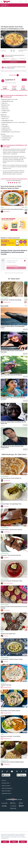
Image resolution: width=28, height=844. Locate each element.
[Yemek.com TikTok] (7, 771)
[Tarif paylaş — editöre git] (14, 223)
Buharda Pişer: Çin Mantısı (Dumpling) (11, 300)
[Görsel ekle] (25, 261)
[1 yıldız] (8, 183)
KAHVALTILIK (3, 683)
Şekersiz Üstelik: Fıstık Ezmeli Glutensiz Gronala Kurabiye (14, 607)
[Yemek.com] (7, 2)
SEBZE (2, 207)
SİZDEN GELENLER (4, 298)
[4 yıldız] (15, 183)
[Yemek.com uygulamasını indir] (6, 775)
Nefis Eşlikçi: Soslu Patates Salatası (10, 710)
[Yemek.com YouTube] (12, 771)
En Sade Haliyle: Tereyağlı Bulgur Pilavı (11, 504)
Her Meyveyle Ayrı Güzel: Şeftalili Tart (11, 478)
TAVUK (2, 734)
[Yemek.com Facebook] (21, 771)
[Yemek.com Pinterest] (25, 771)
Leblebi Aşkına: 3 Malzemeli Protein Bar (11, 529)
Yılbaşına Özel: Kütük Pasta (8, 633)
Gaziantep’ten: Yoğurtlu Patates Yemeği (12, 659)
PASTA (2, 631)
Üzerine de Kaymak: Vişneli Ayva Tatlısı (11, 581)
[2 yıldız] (11, 183)
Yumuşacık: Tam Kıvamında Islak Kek (11, 555)
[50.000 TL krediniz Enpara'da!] (14, 242)
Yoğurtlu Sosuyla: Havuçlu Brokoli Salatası (12, 209)
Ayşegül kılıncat (9, 79)
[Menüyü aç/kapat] (1, 1)
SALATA (26, 207)
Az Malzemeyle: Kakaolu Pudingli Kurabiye (12, 762)
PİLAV (2, 502)
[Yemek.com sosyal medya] (12, 799)
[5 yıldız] (17, 183)
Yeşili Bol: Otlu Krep (6, 685)
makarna (6, 71)
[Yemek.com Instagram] (2, 771)
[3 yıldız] (13, 183)
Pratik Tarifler (4, 5)
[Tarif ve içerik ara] (21, 1)
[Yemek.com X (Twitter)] (17, 771)
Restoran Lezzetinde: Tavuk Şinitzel (10, 736)
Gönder (16, 267)
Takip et (24, 79)
